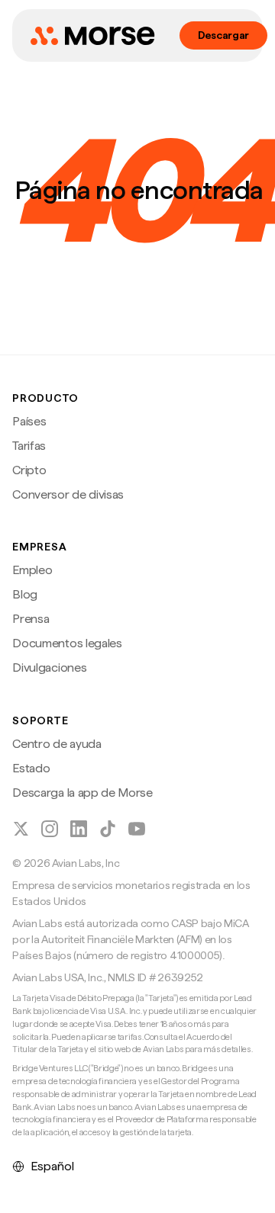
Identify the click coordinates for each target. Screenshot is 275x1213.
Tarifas (29, 445)
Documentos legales (66, 643)
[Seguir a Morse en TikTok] (107, 828)
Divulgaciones (49, 667)
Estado (31, 768)
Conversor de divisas (68, 494)
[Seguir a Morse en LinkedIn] (78, 828)
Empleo (32, 570)
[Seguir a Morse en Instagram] (49, 828)
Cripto (29, 470)
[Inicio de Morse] (92, 36)
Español (52, 1166)
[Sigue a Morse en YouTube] (136, 828)
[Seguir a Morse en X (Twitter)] (20, 828)
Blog (24, 594)
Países (29, 421)
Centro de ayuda (56, 743)
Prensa (30, 618)
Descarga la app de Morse (82, 792)
